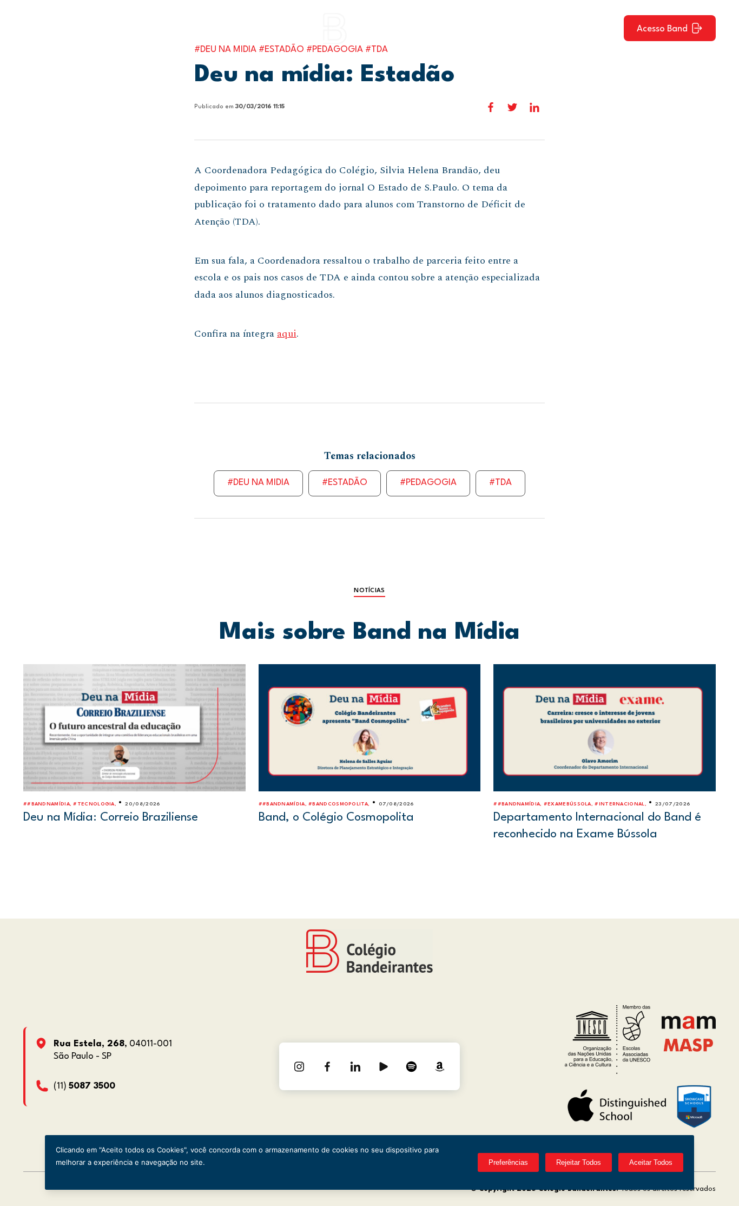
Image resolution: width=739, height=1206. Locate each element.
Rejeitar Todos (578, 1162)
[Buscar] (606, 28)
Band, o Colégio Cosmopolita (336, 817)
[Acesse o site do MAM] (689, 1026)
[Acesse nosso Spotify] (412, 1066)
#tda (500, 482)
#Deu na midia (258, 482)
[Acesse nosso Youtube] (383, 1066)
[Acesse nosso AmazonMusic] (440, 1066)
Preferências (508, 1162)
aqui (286, 333)
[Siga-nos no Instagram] (299, 1066)
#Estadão (344, 482)
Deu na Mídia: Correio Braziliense (110, 817)
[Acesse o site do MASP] (688, 1044)
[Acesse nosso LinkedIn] (355, 1066)
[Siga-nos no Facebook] (327, 1066)
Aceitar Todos (650, 1162)
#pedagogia (428, 482)
